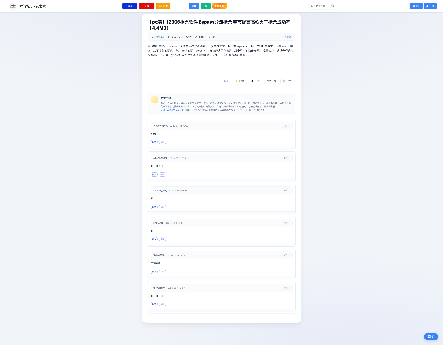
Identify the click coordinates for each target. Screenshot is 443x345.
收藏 (241, 81)
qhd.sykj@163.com (171, 110)
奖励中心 (219, 6)
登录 (417, 6)
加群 (130, 6)
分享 (257, 81)
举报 (290, 81)
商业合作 (163, 6)
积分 (206, 6)
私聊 (226, 81)
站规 (194, 6)
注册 (432, 6)
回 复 (431, 336)
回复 (154, 142)
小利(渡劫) (160, 36)
